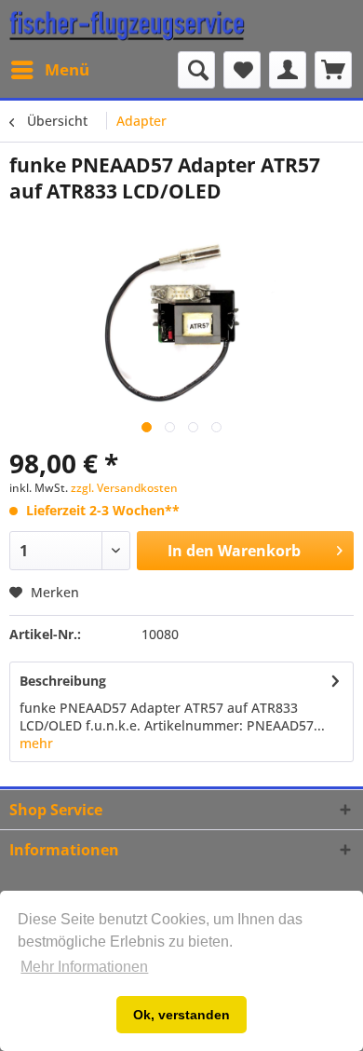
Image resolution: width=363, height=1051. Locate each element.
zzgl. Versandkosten (124, 488)
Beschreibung (63, 680)
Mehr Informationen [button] (84, 967)
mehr (36, 743)
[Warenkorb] (333, 70)
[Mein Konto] (287, 70)
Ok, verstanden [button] (181, 1014)
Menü (67, 69)
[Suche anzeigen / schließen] (196, 70)
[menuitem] (49, 70)
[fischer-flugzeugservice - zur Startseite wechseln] (127, 25)
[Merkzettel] (242, 70)
